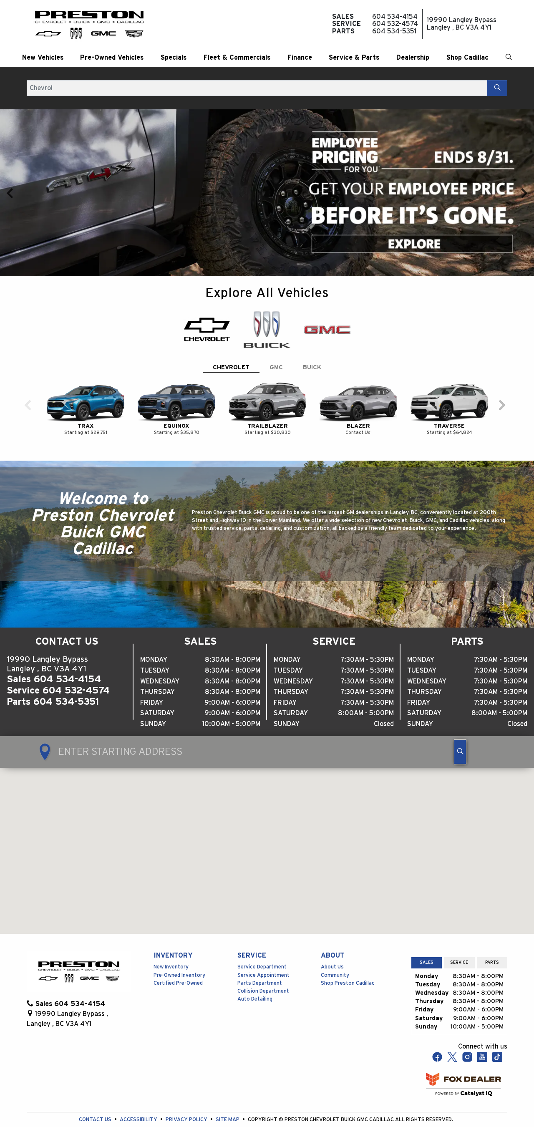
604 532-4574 (76, 671)
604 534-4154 (67, 660)
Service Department (262, 948)
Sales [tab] (426, 944)
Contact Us (96, 1101)
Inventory (173, 936)
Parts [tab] (492, 944)
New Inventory (171, 948)
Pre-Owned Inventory (179, 956)
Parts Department (259, 964)
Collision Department (263, 972)
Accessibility (139, 1101)
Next (524, 183)
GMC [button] (276, 348)
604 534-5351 (66, 683)
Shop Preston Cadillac (348, 964)
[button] (42, 57)
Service (251, 936)
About (333, 936)
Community (335, 956)
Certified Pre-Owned (178, 964)
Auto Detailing (254, 980)
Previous (10, 183)
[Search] (497, 88)
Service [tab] (459, 944)
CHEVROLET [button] (231, 348)
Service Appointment (263, 956)
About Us (332, 948)
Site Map (228, 1101)
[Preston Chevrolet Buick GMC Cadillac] (89, 24)
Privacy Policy (187, 1101)
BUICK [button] (312, 348)
